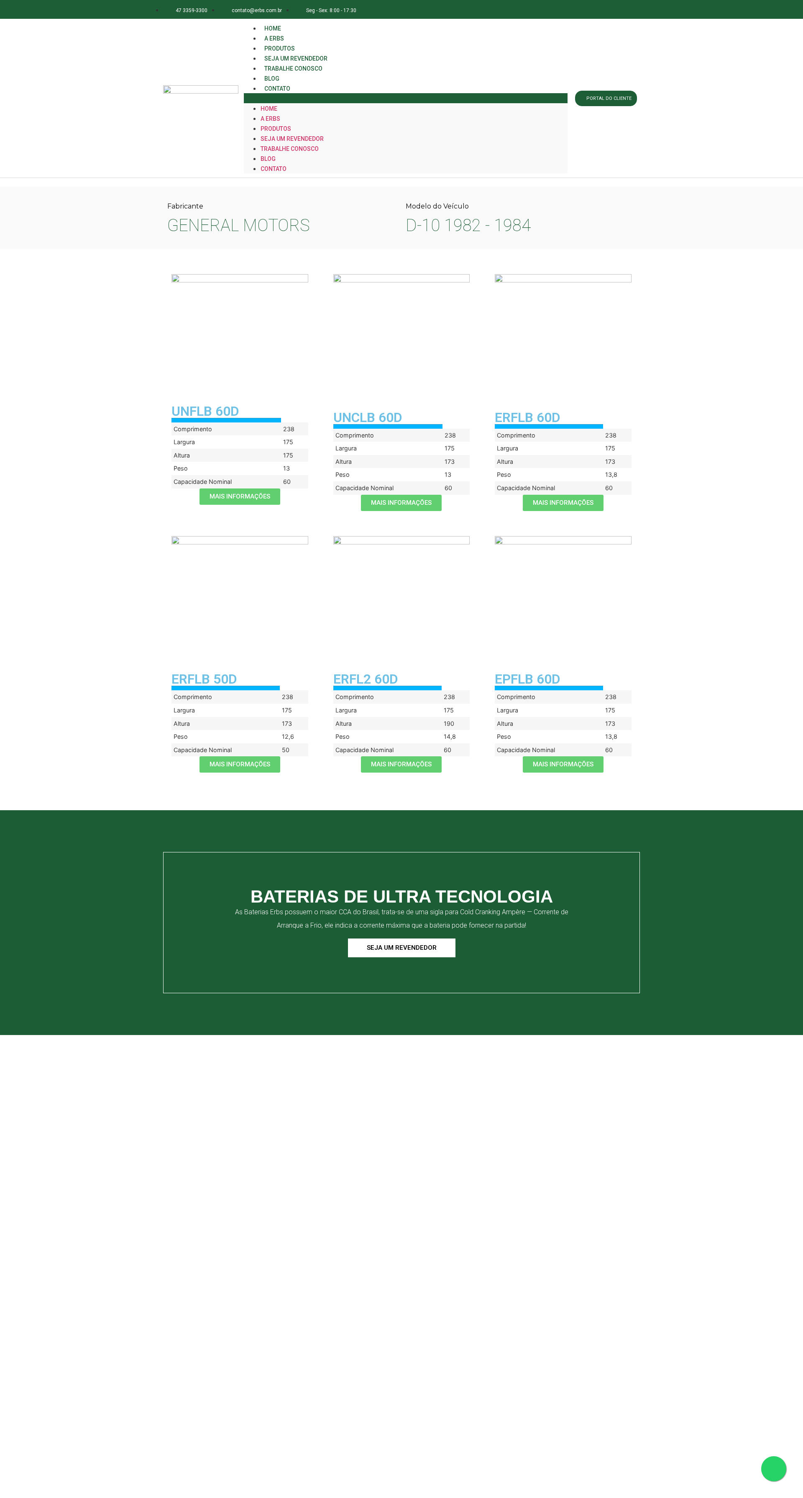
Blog (268, 158)
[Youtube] (628, 9)
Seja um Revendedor (292, 138)
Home (269, 108)
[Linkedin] (610, 9)
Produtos (276, 128)
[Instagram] (591, 9)
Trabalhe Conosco (293, 68)
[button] (406, 98)
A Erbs (270, 118)
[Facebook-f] (572, 9)
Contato (277, 88)
